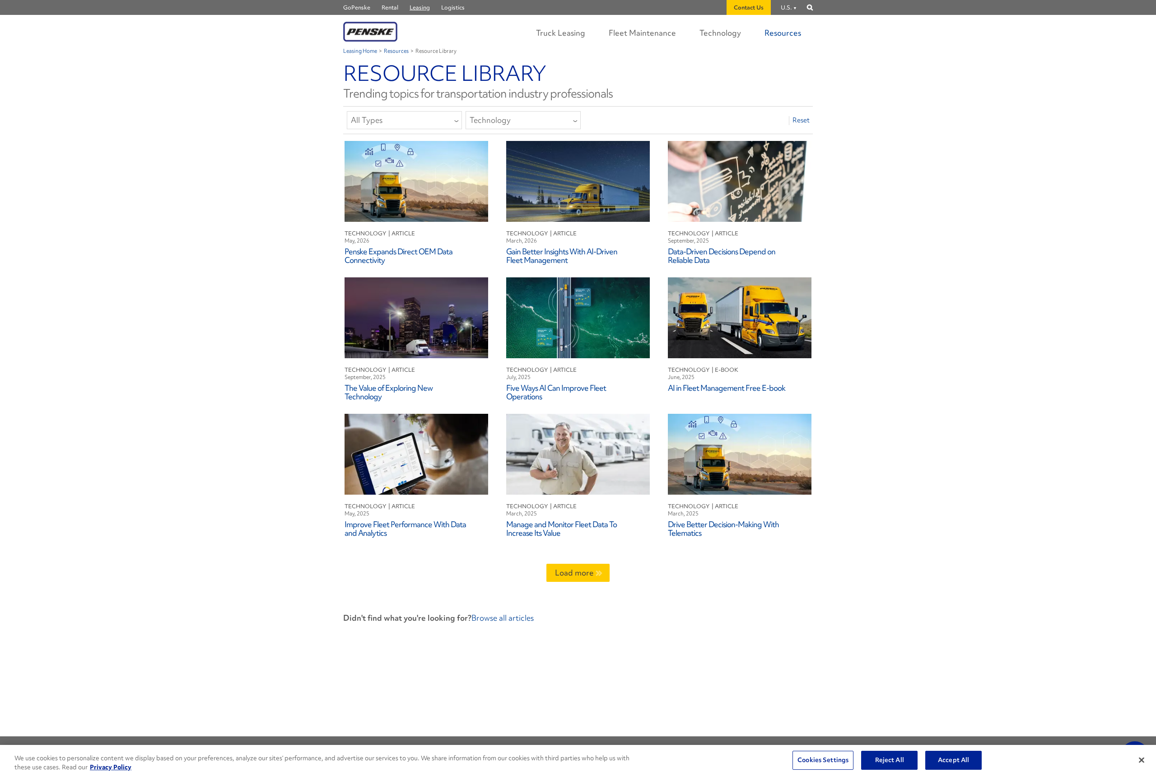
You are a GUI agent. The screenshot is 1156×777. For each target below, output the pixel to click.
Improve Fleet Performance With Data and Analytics (405, 528)
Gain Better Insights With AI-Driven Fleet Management (561, 255)
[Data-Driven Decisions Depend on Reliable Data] (739, 180)
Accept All (953, 760)
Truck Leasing (560, 33)
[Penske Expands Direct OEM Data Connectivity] (416, 180)
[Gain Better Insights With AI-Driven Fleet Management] (578, 180)
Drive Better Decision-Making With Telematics (723, 528)
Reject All (889, 760)
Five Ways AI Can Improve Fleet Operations (556, 392)
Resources (782, 33)
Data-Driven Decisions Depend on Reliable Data (721, 255)
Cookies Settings (822, 760)
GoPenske (356, 7)
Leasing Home (360, 51)
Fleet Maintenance (642, 33)
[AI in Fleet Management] (739, 317)
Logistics (453, 7)
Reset (801, 120)
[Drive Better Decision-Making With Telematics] (739, 453)
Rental (390, 7)
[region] (578, 761)
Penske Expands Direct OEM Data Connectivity (398, 255)
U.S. (786, 7)
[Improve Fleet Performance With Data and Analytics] (416, 453)
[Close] (1141, 760)
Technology (720, 33)
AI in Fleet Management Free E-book (726, 388)
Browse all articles (502, 618)
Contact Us (749, 7)
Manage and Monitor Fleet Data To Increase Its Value (561, 528)
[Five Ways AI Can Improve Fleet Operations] (578, 317)
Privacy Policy (110, 767)
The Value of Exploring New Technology (389, 392)
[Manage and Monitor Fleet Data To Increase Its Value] (578, 453)
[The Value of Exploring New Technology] (416, 317)
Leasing (420, 7)
